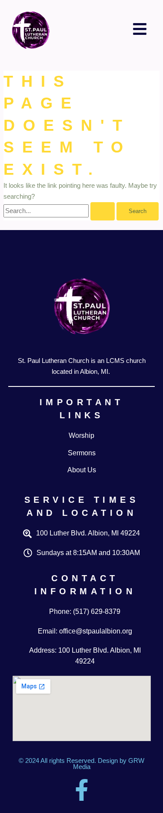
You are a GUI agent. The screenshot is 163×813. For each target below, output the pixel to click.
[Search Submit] (102, 211)
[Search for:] (59, 210)
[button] (139, 29)
